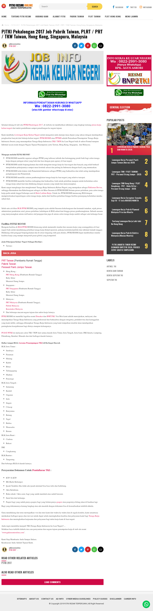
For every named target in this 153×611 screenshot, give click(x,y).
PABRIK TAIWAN (77, 16)
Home (4, 16)
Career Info (130, 599)
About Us (34, 599)
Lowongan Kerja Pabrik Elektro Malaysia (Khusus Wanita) (125, 234)
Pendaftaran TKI (41, 470)
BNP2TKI (51, 316)
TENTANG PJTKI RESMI (21, 16)
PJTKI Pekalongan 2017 (33, 124)
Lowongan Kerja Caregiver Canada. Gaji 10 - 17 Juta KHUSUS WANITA (126, 199)
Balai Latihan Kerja (43, 193)
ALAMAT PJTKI (59, 16)
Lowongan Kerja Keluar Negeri (27, 134)
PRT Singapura (12, 288)
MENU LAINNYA (131, 16)
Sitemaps (22, 599)
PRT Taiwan (7, 260)
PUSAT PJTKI (7, 332)
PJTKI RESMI (45, 138)
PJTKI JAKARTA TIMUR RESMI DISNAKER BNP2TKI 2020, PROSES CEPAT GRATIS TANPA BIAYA (125, 247)
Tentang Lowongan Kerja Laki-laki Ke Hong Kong (126, 222)
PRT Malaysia (11, 302)
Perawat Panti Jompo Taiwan (16, 267)
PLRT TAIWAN (94, 16)
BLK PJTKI (22, 208)
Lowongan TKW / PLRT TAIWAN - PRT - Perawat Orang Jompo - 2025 (126, 173)
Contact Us (47, 599)
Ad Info (60, 599)
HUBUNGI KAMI (41, 16)
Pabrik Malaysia (12, 305)
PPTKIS (58, 138)
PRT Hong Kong (12, 274)
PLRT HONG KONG (113, 16)
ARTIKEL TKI (111, 266)
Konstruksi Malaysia (14, 309)
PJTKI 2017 (12, 46)
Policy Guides (100, 599)
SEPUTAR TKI (112, 279)
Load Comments (52, 582)
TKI (53, 141)
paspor (59, 502)
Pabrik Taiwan (8, 263)
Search (95, 6)
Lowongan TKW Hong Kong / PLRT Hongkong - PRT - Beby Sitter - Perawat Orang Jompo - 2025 (125, 186)
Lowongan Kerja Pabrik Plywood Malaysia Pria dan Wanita (125, 210)
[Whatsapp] (146, 604)
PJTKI (3, 316)
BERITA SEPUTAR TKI (115, 275)
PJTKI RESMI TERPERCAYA (76, 603)
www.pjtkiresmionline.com (13, 532)
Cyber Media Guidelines (78, 599)
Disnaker (39, 316)
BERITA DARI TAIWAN (115, 270)
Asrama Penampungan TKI (30, 342)
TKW (59, 141)
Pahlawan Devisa (95, 187)
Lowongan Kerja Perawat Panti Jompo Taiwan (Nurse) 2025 (124, 161)
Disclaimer (115, 599)
